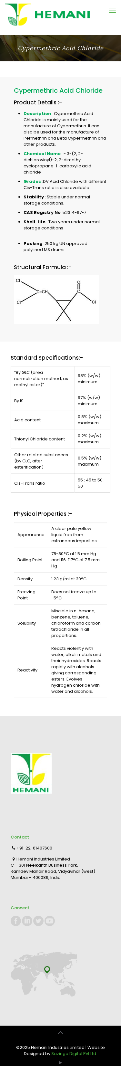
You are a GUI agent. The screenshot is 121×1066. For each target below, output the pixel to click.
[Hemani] (60, 17)
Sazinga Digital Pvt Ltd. (74, 1053)
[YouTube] (60, 1062)
